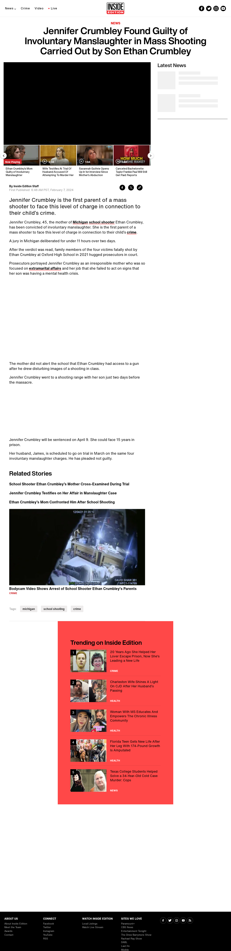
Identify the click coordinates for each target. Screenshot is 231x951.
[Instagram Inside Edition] (216, 8)
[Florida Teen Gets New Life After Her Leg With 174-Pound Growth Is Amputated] (115, 750)
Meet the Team (12, 927)
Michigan (80, 222)
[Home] (115, 8)
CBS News (127, 927)
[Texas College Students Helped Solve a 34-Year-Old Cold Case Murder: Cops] (115, 780)
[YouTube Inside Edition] (223, 8)
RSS (45, 938)
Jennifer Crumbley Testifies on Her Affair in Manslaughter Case (63, 493)
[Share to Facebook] (122, 188)
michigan (29, 609)
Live (54, 8)
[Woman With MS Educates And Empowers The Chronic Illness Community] (115, 721)
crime (131, 232)
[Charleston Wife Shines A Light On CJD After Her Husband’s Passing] (115, 691)
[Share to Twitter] (131, 188)
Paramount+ (128, 923)
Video (39, 8)
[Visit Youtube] (183, 920)
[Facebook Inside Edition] (201, 8)
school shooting (54, 609)
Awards (8, 931)
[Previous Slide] (4, 156)
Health (115, 701)
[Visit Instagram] (176, 920)
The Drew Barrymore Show (136, 935)
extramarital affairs (45, 268)
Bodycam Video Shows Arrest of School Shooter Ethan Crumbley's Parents (73, 588)
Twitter (47, 927)
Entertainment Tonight (133, 931)
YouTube (48, 935)
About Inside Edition (15, 923)
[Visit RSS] (190, 920)
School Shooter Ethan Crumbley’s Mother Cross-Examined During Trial (69, 484)
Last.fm (125, 946)
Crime (25, 8)
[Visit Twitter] (170, 920)
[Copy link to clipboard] (139, 188)
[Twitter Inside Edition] (209, 8)
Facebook (48, 923)
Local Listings (89, 923)
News (9, 8)
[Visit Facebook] (163, 920)
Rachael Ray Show (131, 938)
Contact (8, 935)
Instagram (48, 931)
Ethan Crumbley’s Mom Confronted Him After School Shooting (62, 502)
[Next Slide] (151, 156)
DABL (124, 942)
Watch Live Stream (92, 927)
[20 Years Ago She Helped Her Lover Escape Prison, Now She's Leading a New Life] (115, 661)
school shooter (102, 222)
